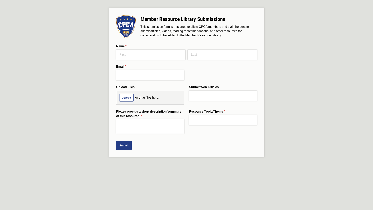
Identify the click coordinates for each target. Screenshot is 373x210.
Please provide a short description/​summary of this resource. (148, 113)
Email (127, 66)
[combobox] (223, 120)
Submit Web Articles (204, 87)
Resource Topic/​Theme (213, 111)
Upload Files (125, 87)
